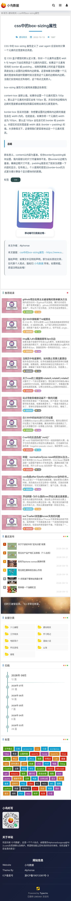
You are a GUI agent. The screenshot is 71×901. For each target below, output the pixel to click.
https (6, 754)
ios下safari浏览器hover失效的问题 (41, 516)
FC (37, 783)
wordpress (54, 749)
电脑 (54, 764)
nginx (6, 759)
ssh (6, 773)
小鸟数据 (38, 263)
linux (64, 754)
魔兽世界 (18, 778)
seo (6, 764)
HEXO (50, 769)
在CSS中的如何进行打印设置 (38, 417)
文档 (27, 778)
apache (34, 754)
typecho (54, 754)
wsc (28, 793)
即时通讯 (15, 764)
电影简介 (14, 641)
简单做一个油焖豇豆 (27, 587)
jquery (7, 778)
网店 (24, 769)
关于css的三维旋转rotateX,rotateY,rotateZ (46, 378)
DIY (24, 764)
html (59, 773)
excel (22, 759)
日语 (44, 749)
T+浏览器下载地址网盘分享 (30, 579)
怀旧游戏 (14, 647)
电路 (34, 778)
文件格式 (8, 749)
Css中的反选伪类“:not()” (36, 437)
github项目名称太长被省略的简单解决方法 (45, 299)
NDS (44, 783)
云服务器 (24, 754)
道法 (6, 793)
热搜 (16, 788)
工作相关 (14, 634)
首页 (5, 13)
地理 (50, 788)
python (7, 788)
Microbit (60, 769)
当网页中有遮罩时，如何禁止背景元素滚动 (45, 358)
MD (51, 783)
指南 (39, 759)
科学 (36, 793)
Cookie (7, 769)
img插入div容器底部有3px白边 (39, 338)
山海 (45, 647)
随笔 (12, 654)
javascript (27, 749)
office (31, 759)
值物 (59, 783)
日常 (18, 749)
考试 (15, 759)
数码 (57, 788)
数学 (61, 778)
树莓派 (48, 759)
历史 (42, 788)
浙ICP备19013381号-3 (37, 875)
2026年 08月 (18, 675)
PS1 (21, 793)
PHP (47, 764)
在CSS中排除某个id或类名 (36, 319)
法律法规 (44, 778)
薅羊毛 (32, 773)
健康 (63, 759)
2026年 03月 (17, 725)
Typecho (44, 893)
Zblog (62, 764)
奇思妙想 (42, 773)
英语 (15, 754)
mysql (44, 754)
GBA (31, 783)
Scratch (40, 769)
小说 (51, 793)
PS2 (23, 783)
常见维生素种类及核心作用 (30, 570)
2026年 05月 (17, 705)
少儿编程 (14, 627)
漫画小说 (47, 641)
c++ (35, 788)
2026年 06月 (17, 695)
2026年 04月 (17, 715)
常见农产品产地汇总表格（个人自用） (35, 553)
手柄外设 (26, 788)
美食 (6, 783)
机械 (31, 764)
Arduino (14, 773)
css (15, 179)
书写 (31, 769)
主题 (16, 769)
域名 (24, 773)
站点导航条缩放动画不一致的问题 (40, 397)
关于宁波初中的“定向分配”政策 (31, 544)
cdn (56, 759)
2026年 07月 (17, 685)
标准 (43, 793)
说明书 (15, 783)
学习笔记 (47, 634)
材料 (14, 793)
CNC (39, 764)
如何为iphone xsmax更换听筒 (31, 561)
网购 (52, 773)
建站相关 (13, 13)
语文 (53, 778)
